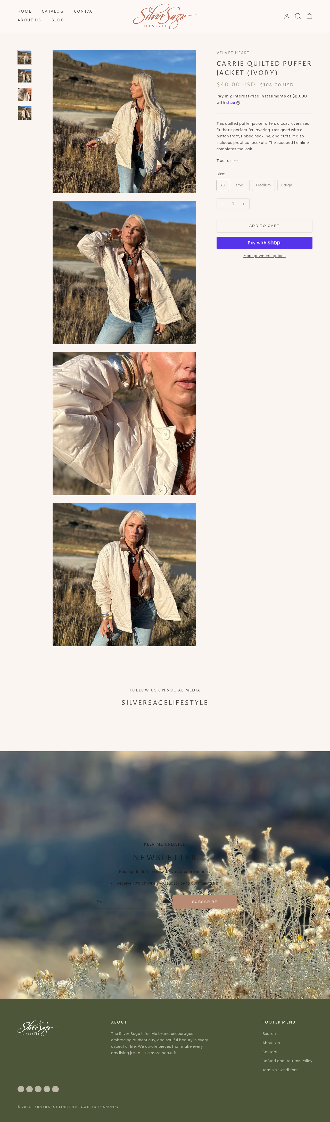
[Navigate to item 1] (25, 57)
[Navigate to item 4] (25, 113)
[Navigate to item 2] (25, 76)
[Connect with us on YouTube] (47, 1089)
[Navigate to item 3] (25, 94)
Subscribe (205, 902)
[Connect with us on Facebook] (29, 1089)
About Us (29, 20)
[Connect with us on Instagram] (21, 1089)
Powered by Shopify (99, 1107)
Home (24, 11)
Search (269, 1034)
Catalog (53, 11)
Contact (85, 11)
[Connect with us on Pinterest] (38, 1089)
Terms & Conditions (280, 1070)
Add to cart (264, 226)
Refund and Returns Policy (287, 1061)
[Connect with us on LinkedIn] (55, 1089)
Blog (58, 20)
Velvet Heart (233, 53)
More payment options (264, 256)
